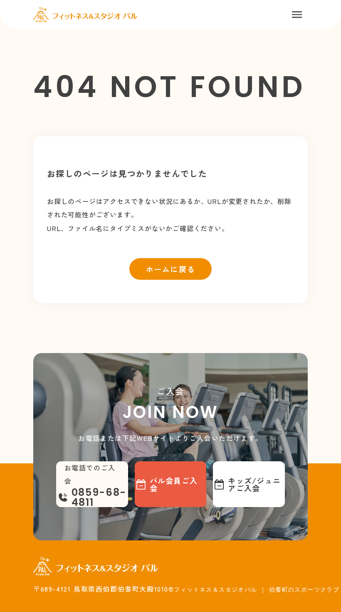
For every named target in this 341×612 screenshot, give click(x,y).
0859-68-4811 (99, 498)
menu (297, 14)
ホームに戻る (170, 269)
